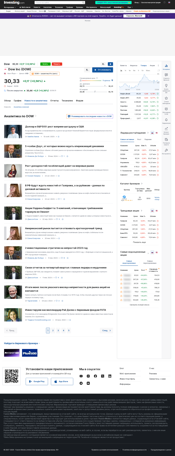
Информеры (125, 384)
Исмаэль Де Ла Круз (36, 156)
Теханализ (67, 100)
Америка (89, 11)
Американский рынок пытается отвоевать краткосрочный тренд (63, 228)
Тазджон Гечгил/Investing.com (39, 320)
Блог (122, 368)
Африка (128, 11)
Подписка (106, 80)
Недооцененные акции (161, 11)
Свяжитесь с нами (157, 379)
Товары (144, 65)
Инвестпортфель (127, 379)
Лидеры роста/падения (133, 133)
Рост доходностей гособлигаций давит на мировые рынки (59, 165)
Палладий (124, 114)
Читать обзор (157, 198)
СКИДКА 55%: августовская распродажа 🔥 (113, 2)
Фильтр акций (105, 7)
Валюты (123, 65)
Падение (148, 139)
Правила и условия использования (104, 450)
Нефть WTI (124, 98)
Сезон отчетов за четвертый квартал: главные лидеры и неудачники (65, 267)
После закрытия (15, 90)
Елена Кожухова (34, 199)
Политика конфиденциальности (134, 450)
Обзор (7, 100)
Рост (139, 139)
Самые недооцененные (129, 262)
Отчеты (54, 100)
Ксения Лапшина (34, 176)
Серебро (124, 106)
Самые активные (127, 139)
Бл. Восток (106, 11)
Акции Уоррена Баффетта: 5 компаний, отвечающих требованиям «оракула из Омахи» (64, 210)
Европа (97, 11)
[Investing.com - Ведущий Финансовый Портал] (14, 2)
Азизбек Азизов (33, 137)
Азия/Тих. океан (118, 11)
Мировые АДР (67, 11)
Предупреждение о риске (161, 450)
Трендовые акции (129, 210)
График (17, 100)
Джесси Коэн (33, 219)
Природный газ (126, 118)
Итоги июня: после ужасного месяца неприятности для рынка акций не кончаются (67, 289)
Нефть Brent (125, 94)
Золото (123, 102)
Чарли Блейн (32, 301)
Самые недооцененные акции (132, 253)
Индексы (133, 65)
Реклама (153, 373)
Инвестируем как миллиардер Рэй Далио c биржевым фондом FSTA (65, 310)
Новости (7, 107)
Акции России (32, 11)
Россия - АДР (79, 11)
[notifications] (164, 2)
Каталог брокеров (130, 183)
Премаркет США (54, 11)
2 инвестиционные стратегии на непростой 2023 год (56, 248)
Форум (79, 100)
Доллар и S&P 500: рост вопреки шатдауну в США (54, 126)
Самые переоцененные (149, 262)
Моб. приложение (128, 373)
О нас (151, 368)
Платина (123, 110)
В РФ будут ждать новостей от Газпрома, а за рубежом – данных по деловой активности (65, 187)
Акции (8, 11)
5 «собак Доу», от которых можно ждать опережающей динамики (64, 146)
